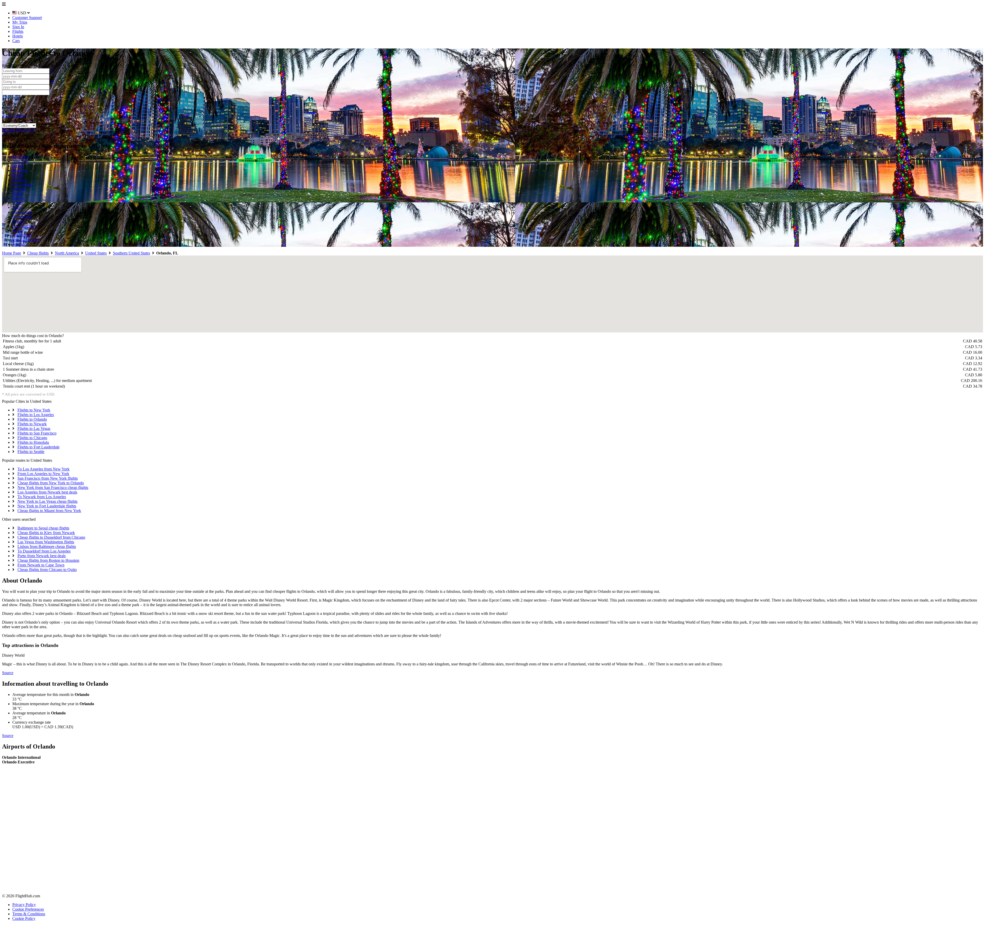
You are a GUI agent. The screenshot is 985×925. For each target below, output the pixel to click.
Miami (17, 207)
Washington (22, 235)
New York (20, 161)
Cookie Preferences (28, 909)
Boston (18, 175)
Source (7, 673)
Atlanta (18, 166)
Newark (18, 244)
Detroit (18, 203)
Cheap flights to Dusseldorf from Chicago (51, 537)
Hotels (17, 36)
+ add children (13, 116)
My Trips (19, 22)
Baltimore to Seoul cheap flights (43, 528)
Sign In (18, 27)
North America (67, 253)
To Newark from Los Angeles (41, 497)
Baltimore (20, 170)
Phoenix (19, 221)
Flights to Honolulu (33, 442)
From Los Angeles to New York (43, 473)
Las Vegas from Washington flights (45, 542)
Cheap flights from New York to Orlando (50, 483)
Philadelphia (22, 216)
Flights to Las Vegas (33, 428)
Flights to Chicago (32, 438)
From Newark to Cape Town (40, 565)
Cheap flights (38, 253)
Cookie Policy (23, 918)
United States (96, 253)
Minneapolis (22, 212)
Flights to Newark (32, 424)
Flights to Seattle (30, 451)
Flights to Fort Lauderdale (38, 447)
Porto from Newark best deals (41, 556)
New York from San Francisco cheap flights (52, 487)
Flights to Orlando (32, 419)
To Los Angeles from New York (43, 469)
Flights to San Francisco (36, 433)
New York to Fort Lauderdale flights (46, 506)
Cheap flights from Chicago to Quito (47, 569)
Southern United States (131, 253)
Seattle (17, 230)
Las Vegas (20, 156)
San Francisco (23, 226)
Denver (18, 198)
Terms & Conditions (28, 914)
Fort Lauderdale (25, 240)
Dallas (17, 193)
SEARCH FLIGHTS (19, 130)
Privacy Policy (24, 904)
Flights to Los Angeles (35, 414)
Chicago (19, 189)
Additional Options (19, 135)
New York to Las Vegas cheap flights (47, 501)
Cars (16, 40)
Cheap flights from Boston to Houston (48, 560)
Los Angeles (22, 184)
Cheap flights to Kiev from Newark (46, 532)
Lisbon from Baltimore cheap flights (46, 546)
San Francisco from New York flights (47, 478)
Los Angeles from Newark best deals (47, 492)
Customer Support (27, 17)
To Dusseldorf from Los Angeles (44, 551)
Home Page (11, 253)
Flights (17, 31)
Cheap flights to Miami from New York (49, 510)
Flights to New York (33, 410)
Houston (19, 180)
